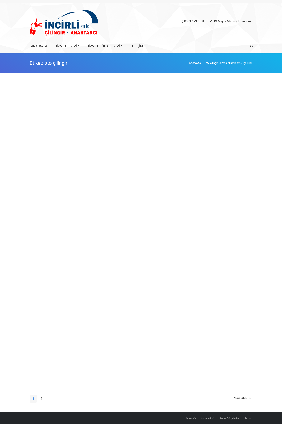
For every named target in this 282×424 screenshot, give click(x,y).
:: (81, 107)
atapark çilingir (46, 273)
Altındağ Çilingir (47, 88)
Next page (240, 398)
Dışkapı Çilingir (46, 181)
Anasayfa (195, 63)
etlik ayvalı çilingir (49, 365)
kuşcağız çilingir (48, 304)
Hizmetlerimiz (82, 323)
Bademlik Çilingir (48, 119)
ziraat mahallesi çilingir (53, 242)
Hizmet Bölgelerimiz (63, 107)
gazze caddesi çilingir (52, 334)
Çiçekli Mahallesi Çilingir (55, 150)
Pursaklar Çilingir (48, 211)
